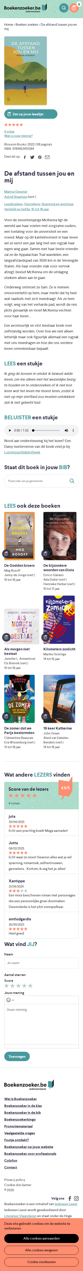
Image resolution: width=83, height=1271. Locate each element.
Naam (8, 954)
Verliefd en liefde (17, 209)
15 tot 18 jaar (40, 209)
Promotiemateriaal (18, 1126)
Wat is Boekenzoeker (20, 1099)
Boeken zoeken (64, 8)
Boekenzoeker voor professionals (30, 1153)
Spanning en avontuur (57, 204)
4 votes (9, 131)
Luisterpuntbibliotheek (22, 452)
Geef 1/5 (7, 986)
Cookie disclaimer (17, 1185)
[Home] (29, 1084)
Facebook (25, 157)
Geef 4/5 (25, 986)
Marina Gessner (15, 191)
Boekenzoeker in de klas (23, 1105)
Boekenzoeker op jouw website (28, 1147)
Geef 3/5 (19, 986)
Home (8, 24)
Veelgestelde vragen (19, 1133)
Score (8, 980)
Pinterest (39, 157)
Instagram (75, 1198)
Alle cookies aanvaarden (41, 1238)
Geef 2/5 (13, 986)
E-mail (47, 157)
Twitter (32, 157)
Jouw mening (14, 993)
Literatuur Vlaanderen (20, 1216)
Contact (10, 1167)
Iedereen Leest (66, 1204)
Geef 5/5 (31, 986)
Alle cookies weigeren (41, 1250)
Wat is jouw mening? (18, 136)
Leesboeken (13, 204)
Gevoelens (32, 204)
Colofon (10, 1160)
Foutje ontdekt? (16, 1140)
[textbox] (41, 1024)
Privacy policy (14, 1180)
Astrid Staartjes (15, 196)
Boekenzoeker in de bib (22, 1112)
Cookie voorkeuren (41, 1262)
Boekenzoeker (25, 8)
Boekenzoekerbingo (20, 1119)
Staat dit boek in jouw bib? (73, 481)
